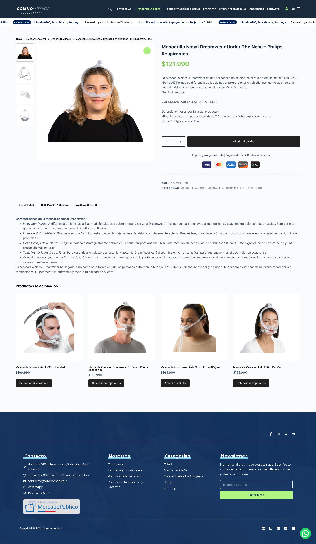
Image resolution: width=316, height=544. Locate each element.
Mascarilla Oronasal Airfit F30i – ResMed (257, 367)
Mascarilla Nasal (193, 188)
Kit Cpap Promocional (232, 9)
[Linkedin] (293, 434)
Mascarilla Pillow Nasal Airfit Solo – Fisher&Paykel (190, 367)
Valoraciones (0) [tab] (86, 204)
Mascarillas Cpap (149, 9)
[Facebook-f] (271, 434)
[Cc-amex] (286, 528)
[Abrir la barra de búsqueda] (110, 9)
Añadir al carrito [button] (175, 383)
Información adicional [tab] (55, 204)
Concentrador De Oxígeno (183, 9)
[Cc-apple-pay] (278, 528)
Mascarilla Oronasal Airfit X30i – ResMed (40, 367)
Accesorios (256, 9)
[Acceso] (287, 9)
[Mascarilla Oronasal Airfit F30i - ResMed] (266, 327)
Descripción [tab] (26, 204)
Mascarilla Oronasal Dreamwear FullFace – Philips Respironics (118, 368)
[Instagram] (278, 434)
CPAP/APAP (209, 9)
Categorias (124, 9)
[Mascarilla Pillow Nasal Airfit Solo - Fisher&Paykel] (194, 327)
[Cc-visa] (263, 528)
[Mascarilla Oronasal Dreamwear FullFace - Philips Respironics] (121, 327)
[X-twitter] (286, 434)
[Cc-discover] (293, 528)
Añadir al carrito (244, 141)
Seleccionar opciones (33, 383)
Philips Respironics (248, 188)
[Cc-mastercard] (271, 528)
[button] (305, 533)
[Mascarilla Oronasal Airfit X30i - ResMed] (49, 327)
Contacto (273, 9)
